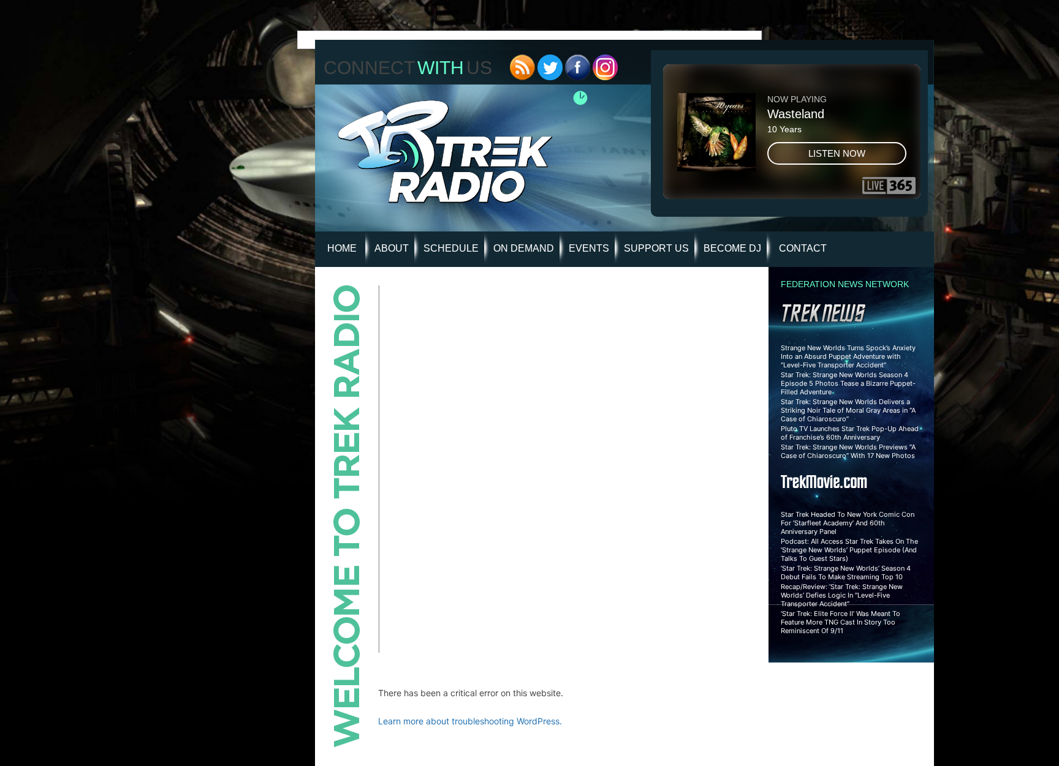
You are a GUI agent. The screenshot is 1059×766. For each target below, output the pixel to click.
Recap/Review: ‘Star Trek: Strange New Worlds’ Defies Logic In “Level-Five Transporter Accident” (842, 595)
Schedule (451, 248)
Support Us (656, 248)
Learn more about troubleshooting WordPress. (470, 721)
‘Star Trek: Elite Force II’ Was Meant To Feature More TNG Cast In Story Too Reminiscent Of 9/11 (840, 622)
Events (589, 248)
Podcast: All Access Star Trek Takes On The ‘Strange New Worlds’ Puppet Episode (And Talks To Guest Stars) (849, 550)
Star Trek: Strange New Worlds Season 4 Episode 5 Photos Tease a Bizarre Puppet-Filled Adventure (848, 383)
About (391, 248)
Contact (803, 248)
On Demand (523, 248)
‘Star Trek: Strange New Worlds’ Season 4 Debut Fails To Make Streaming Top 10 (846, 572)
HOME (342, 248)
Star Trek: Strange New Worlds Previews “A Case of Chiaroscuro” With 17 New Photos (848, 451)
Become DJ (732, 248)
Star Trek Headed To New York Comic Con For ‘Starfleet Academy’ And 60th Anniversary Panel (847, 523)
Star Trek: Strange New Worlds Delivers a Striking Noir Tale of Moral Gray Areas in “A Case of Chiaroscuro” (848, 410)
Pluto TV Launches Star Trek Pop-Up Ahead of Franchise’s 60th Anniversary (850, 432)
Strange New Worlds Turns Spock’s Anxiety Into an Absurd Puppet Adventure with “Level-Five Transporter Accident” (848, 356)
